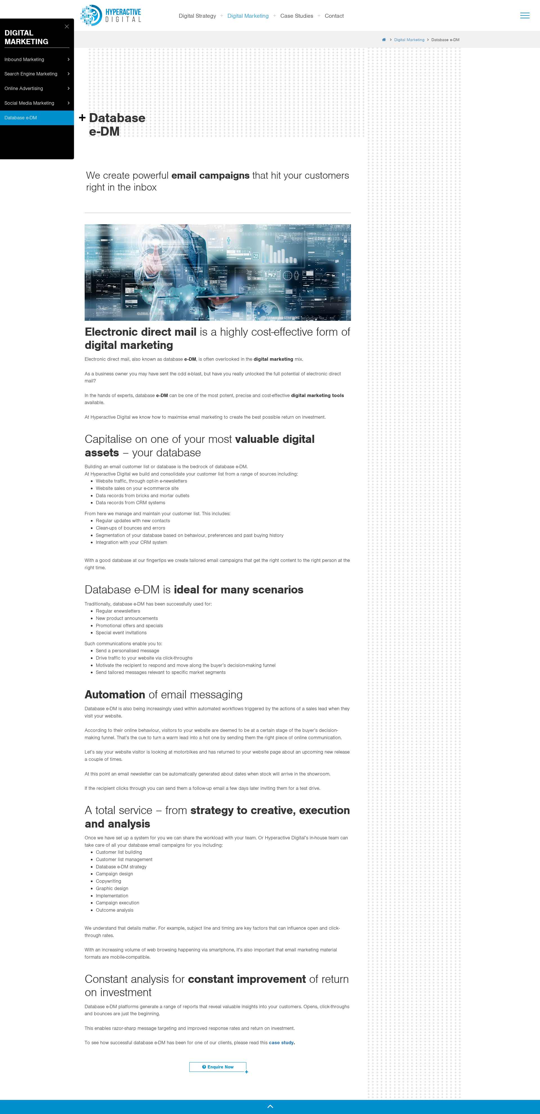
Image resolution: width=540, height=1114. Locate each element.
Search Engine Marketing (30, 74)
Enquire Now (219, 1067)
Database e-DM (20, 118)
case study (281, 1042)
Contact (334, 15)
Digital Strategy (197, 15)
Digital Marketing (248, 15)
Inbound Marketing (24, 59)
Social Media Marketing (29, 103)
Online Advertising (23, 88)
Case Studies (296, 15)
